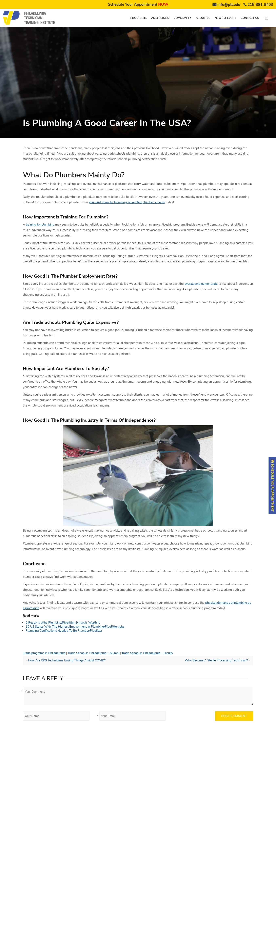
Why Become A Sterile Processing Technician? (216, 660)
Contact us (250, 18)
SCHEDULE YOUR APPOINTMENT (272, 487)
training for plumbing (40, 225)
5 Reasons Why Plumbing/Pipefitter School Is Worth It (63, 623)
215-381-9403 (260, 4)
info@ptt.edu (228, 4)
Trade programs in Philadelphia (44, 653)
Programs (138, 18)
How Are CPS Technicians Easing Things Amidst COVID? (67, 660)
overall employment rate (201, 284)
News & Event (225, 18)
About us (203, 18)
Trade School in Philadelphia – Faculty (147, 653)
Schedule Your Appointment (138, 4)
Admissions (160, 18)
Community (182, 18)
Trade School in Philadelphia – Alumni (93, 653)
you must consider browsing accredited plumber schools (127, 202)
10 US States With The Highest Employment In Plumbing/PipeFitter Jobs (75, 627)
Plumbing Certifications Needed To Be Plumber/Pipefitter (64, 631)
